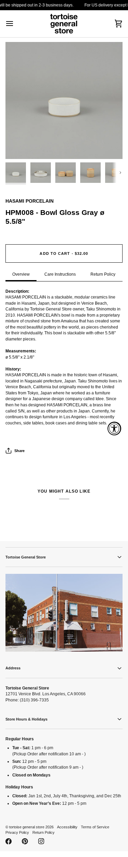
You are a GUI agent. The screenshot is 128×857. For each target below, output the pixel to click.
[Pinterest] (25, 841)
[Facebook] (8, 841)
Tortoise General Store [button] (25, 557)
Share (19, 451)
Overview (21, 274)
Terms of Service (95, 827)
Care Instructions (60, 274)
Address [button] (12, 668)
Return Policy (102, 274)
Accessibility (67, 827)
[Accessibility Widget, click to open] (114, 428)
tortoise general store (26, 827)
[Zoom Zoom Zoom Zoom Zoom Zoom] (64, 100)
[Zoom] (18, 146)
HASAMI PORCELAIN (29, 201)
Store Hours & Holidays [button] (26, 719)
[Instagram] (41, 841)
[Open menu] (15, 23)
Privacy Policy (17, 832)
